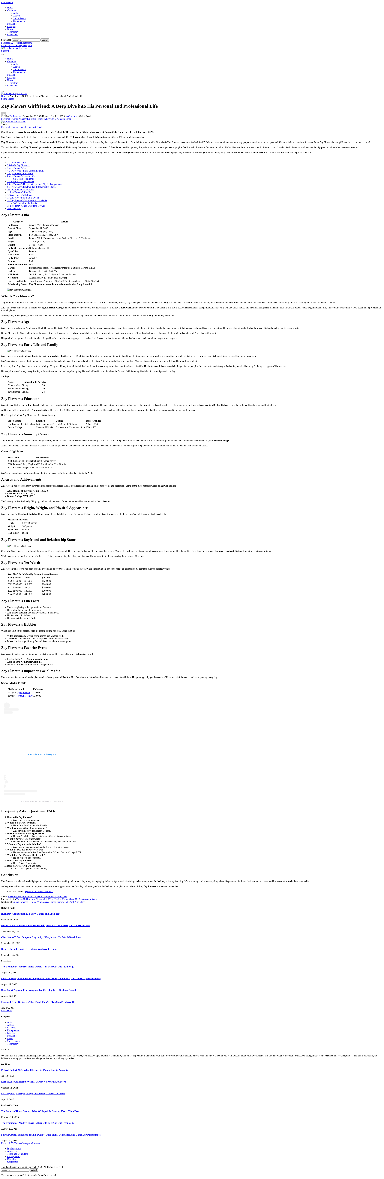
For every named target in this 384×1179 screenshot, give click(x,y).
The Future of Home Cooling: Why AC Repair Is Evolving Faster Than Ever (40, 1111)
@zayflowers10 (25, 696)
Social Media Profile (25, 203)
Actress (16, 15)
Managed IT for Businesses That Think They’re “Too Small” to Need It (37, 1002)
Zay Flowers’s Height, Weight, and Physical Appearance (35, 184)
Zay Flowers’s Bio (17, 162)
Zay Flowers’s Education (20, 173)
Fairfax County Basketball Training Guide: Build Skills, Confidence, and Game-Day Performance (50, 978)
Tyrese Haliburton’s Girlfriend (39, 891)
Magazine (11, 23)
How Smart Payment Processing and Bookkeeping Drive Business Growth (38, 990)
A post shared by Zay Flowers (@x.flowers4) (42, 801)
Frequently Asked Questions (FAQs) (26, 205)
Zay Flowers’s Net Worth (20, 189)
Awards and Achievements (20, 181)
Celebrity (11, 10)
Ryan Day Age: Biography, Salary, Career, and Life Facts (30, 913)
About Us (11, 1151)
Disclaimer (12, 1159)
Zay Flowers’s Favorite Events (23, 197)
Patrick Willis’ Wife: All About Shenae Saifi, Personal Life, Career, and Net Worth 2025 (45, 925)
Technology (12, 32)
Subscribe (5, 51)
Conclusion (14, 208)
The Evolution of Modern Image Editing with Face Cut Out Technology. (37, 966)
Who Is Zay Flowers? (18, 165)
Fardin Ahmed (16, 116)
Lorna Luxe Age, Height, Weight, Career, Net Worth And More (33, 1081)
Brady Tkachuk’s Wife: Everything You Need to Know (29, 949)
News (10, 29)
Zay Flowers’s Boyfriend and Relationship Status (31, 187)
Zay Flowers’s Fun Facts (20, 192)
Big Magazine (14, 1148)
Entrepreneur (19, 21)
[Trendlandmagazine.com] (14, 48)
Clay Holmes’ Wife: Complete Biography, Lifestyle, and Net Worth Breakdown (41, 937)
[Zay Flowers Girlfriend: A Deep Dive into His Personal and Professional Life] (13, 121)
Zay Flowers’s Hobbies (19, 195)
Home (10, 7)
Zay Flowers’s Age (17, 168)
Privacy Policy (14, 1156)
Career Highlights (23, 179)
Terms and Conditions (17, 1153)
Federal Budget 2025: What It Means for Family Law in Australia (35, 1070)
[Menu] (2, 54)
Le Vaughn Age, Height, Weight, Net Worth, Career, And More (33, 1093)
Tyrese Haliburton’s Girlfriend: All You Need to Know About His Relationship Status (56, 899)
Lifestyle (11, 26)
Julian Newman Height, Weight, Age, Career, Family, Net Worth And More (49, 902)
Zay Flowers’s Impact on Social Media (27, 200)
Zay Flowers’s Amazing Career (23, 176)
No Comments (71, 116)
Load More (6, 1010)
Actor (16, 13)
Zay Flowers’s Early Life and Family (25, 170)
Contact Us (12, 34)
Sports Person (19, 18)
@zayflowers (24, 692)
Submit (34, 1170)
